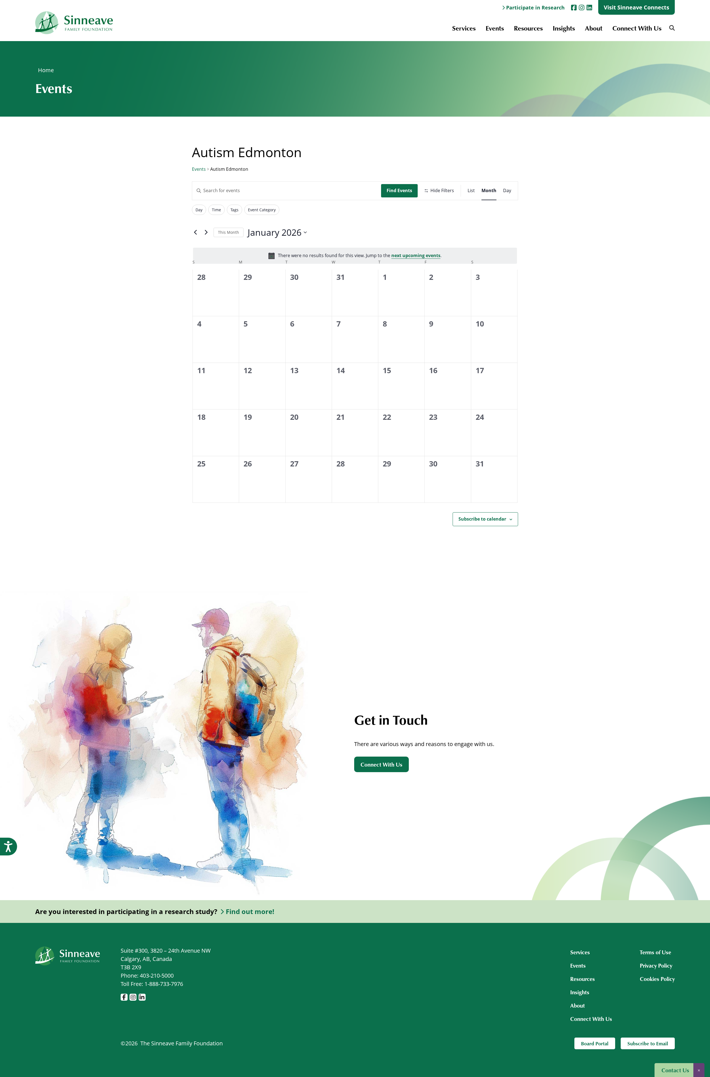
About (593, 27)
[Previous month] (195, 232)
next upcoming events (415, 255)
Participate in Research (535, 7)
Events (495, 27)
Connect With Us (636, 27)
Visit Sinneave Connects (636, 7)
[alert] (355, 256)
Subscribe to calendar (482, 519)
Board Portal (594, 1043)
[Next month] (206, 232)
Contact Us (675, 1070)
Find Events (399, 190)
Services (464, 27)
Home (46, 70)
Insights (564, 27)
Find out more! (250, 911)
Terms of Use (655, 952)
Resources (528, 27)
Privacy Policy (656, 965)
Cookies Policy (657, 979)
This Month (228, 232)
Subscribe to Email (647, 1043)
